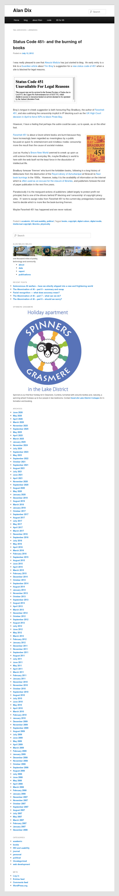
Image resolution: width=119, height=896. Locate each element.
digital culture (83, 221)
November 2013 (20, 593)
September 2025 (20, 428)
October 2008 (19, 763)
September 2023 (20, 451)
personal (17, 854)
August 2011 (19, 655)
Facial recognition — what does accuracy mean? (36, 292)
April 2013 (18, 606)
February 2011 (19, 675)
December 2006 (20, 829)
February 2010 (19, 714)
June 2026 (18, 412)
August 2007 (19, 810)
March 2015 (18, 570)
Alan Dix (22, 10)
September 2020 (20, 484)
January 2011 (19, 678)
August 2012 (19, 622)
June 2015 (18, 563)
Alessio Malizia (52, 62)
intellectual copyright (22, 224)
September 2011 (20, 652)
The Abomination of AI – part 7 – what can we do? (37, 295)
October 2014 (19, 579)
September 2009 (20, 727)
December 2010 (20, 681)
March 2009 (18, 747)
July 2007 (17, 813)
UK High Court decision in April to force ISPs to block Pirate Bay (57, 114)
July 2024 (17, 448)
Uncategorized (20, 860)
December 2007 (20, 796)
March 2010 (18, 711)
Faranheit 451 (20, 134)
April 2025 (18, 435)
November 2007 (20, 800)
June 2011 (18, 662)
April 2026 (18, 418)
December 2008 (20, 757)
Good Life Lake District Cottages (85, 397)
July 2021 (17, 471)
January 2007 (19, 826)
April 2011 (18, 668)
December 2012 (20, 612)
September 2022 (20, 458)
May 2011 (17, 665)
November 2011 (20, 648)
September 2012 (20, 619)
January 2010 (19, 718)
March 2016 (18, 550)
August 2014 (19, 586)
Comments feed (20, 882)
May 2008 (17, 780)
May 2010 (17, 704)
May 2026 (17, 415)
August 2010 (19, 695)
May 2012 (17, 632)
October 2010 (19, 688)
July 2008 (17, 773)
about (21, 264)
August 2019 (19, 501)
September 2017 (20, 514)
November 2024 (20, 445)
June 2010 (18, 701)
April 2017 (18, 527)
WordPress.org (20, 885)
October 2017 (19, 510)
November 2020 (20, 481)
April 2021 (18, 478)
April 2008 (18, 783)
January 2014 (19, 589)
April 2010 (18, 708)
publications (25, 274)
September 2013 (20, 599)
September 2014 (20, 583)
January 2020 (19, 494)
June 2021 (18, 474)
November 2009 (20, 724)
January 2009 (19, 754)
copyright (72, 221)
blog (26, 20)
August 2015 (19, 560)
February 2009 (19, 750)
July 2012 (17, 625)
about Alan (37, 20)
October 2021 (19, 461)
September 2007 (20, 806)
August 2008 (19, 770)
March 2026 (18, 422)
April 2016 (18, 547)
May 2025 (17, 432)
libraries (36, 224)
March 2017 (18, 530)
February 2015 (19, 573)
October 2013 (19, 596)
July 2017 (17, 520)
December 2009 (20, 721)
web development (21, 864)
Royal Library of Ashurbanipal (67, 173)
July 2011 (17, 658)
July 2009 (17, 734)
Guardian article (29, 66)
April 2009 (18, 744)
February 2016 (19, 553)
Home (16, 20)
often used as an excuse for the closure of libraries (47, 180)
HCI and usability (38, 221)
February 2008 (19, 790)
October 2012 (19, 616)
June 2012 (18, 629)
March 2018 (18, 504)
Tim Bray (48, 66)
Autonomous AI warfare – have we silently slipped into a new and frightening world (53, 285)
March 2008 (18, 787)
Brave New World (39, 152)
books (64, 221)
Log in (16, 875)
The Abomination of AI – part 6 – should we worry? (37, 299)
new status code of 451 (84, 66)
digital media (95, 221)
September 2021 (20, 464)
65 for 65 (60, 20)
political (50, 221)
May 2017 (17, 524)
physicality (45, 224)
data (21, 267)
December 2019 (20, 497)
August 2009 (19, 731)
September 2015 (20, 557)
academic (25, 221)
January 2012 (19, 642)
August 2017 (19, 517)
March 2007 (18, 820)
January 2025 (19, 441)
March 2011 (18, 672)
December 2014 (20, 576)
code (49, 20)
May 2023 (17, 455)
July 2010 (17, 698)
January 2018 (19, 507)
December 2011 (20, 645)
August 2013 (19, 602)
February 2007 (19, 823)
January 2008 (19, 793)
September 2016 (20, 537)
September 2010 (20, 691)
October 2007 (19, 803)
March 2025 (18, 438)
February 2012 (19, 639)
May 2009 (17, 741)
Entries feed (18, 878)
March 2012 (18, 635)
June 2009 (18, 737)
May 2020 (17, 491)
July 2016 (17, 540)
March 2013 (18, 609)
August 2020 (19, 487)
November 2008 (20, 760)
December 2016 (20, 533)
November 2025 (20, 425)
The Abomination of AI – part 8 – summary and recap (38, 289)
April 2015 (18, 566)
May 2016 (17, 543)
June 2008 (18, 777)
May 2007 (17, 816)
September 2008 (20, 767)
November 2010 (20, 685)
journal (16, 851)
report (21, 271)
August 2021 (19, 468)
